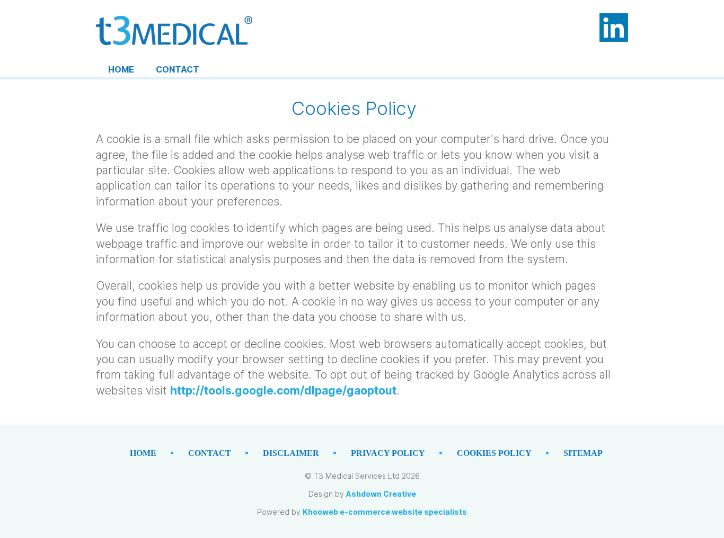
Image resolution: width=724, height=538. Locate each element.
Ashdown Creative (381, 493)
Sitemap (583, 453)
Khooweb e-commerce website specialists (385, 511)
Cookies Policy (494, 453)
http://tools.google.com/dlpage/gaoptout (283, 390)
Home (121, 69)
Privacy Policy (388, 453)
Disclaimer (291, 453)
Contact (177, 69)
